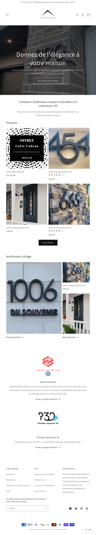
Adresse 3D (37, 529)
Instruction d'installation (44, 485)
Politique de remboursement (18, 485)
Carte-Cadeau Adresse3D (15, 172)
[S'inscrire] (45, 508)
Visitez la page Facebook (46, 399)
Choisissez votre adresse (48, 81)
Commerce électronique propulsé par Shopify (53, 529)
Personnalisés (13, 337)
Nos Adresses (69, 337)
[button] (7, 15)
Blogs (8, 491)
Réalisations (11, 480)
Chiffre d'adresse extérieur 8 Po (59, 228)
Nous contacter (40, 491)
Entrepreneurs (40, 480)
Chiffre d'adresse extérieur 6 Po (17, 228)
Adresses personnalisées (44, 474)
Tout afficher (48, 242)
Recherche (10, 474)
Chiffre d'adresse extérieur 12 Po (60, 172)
